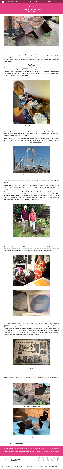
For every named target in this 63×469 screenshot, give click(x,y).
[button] (61, 1)
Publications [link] (51, 1)
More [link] (56, 1)
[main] (31, 9)
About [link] (31, 1)
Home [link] (27, 1)
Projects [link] (43, 1)
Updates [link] (38, 1)
